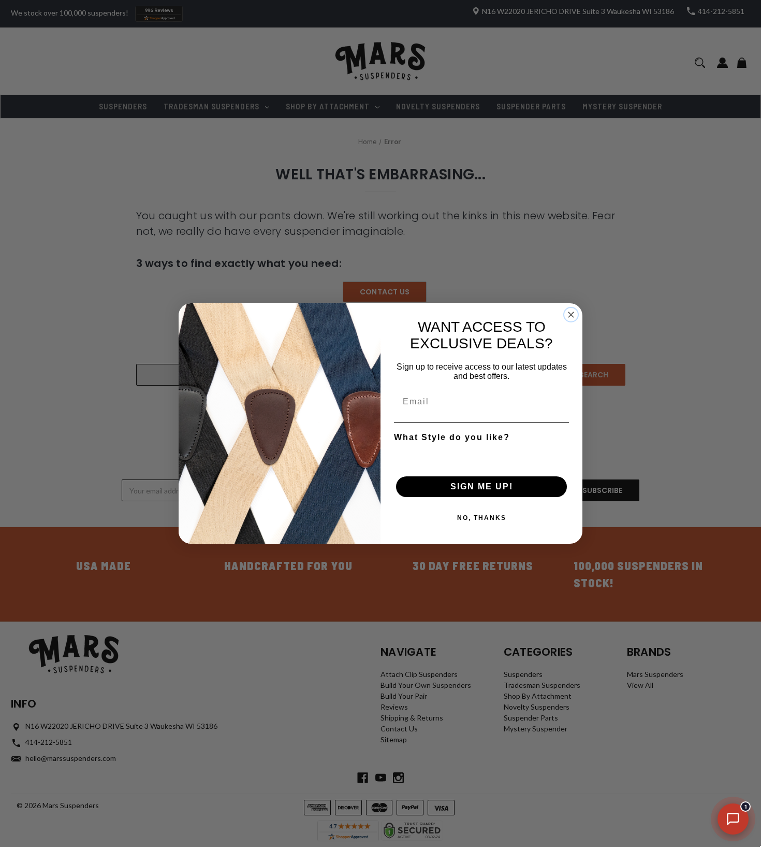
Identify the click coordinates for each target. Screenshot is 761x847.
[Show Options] (559, 455)
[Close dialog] (571, 314)
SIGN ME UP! (481, 486)
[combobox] (478, 455)
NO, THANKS (481, 517)
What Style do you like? (452, 437)
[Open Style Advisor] (733, 819)
